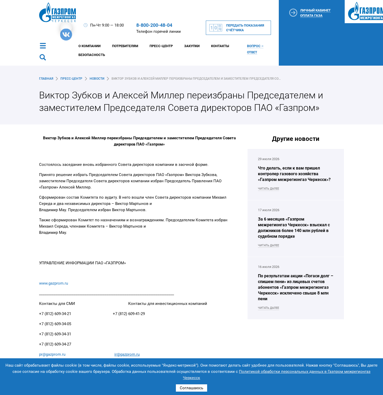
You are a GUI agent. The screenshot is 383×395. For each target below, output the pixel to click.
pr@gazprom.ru (52, 354)
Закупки (192, 46)
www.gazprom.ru (53, 283)
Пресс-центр (71, 78)
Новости (97, 78)
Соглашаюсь (191, 388)
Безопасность (91, 55)
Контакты (220, 46)
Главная (46, 78)
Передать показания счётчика (245, 27)
